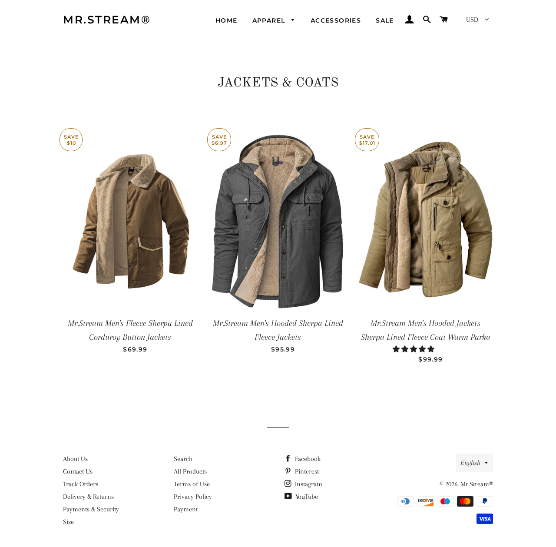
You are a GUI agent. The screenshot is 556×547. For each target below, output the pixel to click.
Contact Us (78, 471)
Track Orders (80, 484)
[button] (414, 349)
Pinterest (306, 471)
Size (68, 522)
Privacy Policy (193, 497)
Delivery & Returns (88, 497)
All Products (190, 471)
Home (226, 20)
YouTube (306, 497)
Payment (186, 509)
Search (183, 459)
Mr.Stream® (107, 19)
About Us (75, 459)
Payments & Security (91, 509)
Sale (385, 20)
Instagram (307, 484)
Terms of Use (192, 484)
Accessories (336, 20)
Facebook (307, 459)
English (470, 463)
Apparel (270, 20)
